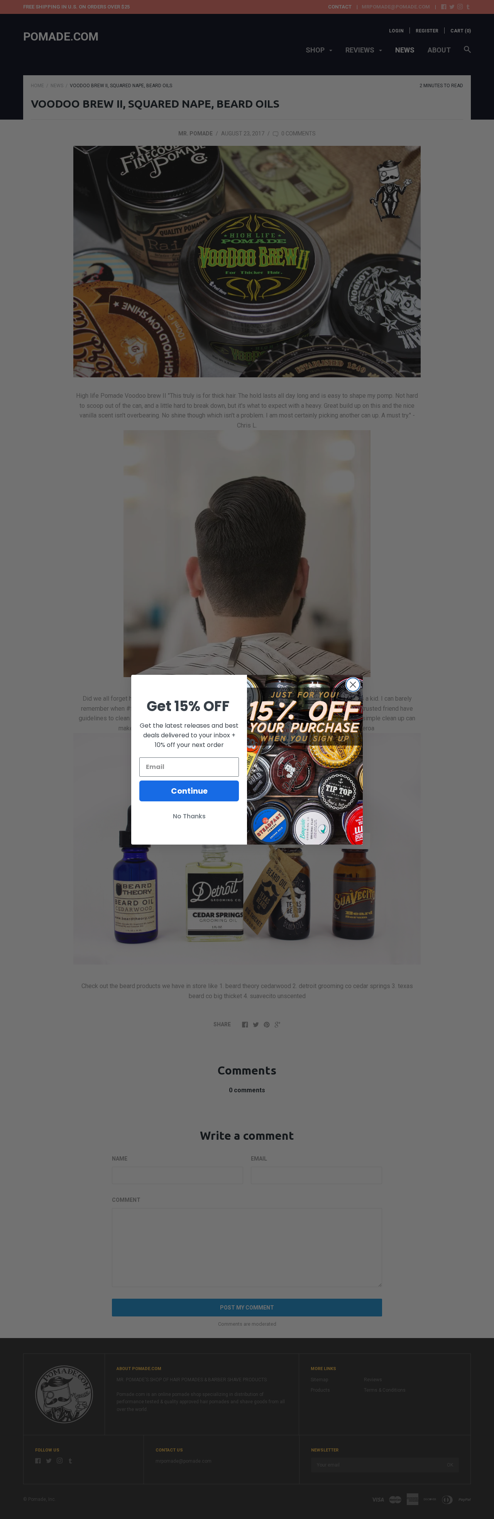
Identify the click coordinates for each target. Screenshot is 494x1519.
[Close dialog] (353, 684)
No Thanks (189, 816)
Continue (189, 791)
